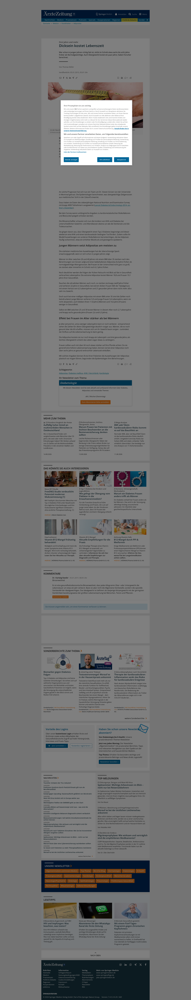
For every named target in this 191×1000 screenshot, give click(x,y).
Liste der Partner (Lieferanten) (75, 152)
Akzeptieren (121, 160)
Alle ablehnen (105, 160)
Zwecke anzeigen (71, 160)
